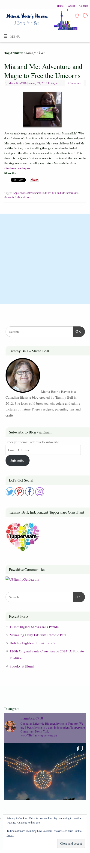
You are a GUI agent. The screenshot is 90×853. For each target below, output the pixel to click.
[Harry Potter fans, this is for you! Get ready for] (45, 784)
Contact (83, 5)
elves (22, 193)
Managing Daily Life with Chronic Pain (38, 634)
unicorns (25, 197)
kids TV (46, 193)
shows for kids (12, 197)
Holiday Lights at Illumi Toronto (33, 643)
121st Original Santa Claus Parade (34, 626)
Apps (15, 193)
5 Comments (74, 83)
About (71, 5)
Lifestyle (52, 83)
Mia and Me (58, 193)
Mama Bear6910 (18, 83)
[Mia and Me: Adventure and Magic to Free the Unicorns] (45, 110)
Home (60, 5)
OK (77, 331)
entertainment (34, 193)
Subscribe (17, 460)
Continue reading (17, 168)
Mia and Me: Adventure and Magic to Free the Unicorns (43, 71)
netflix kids (72, 193)
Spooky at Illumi (22, 666)
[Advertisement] (45, 259)
